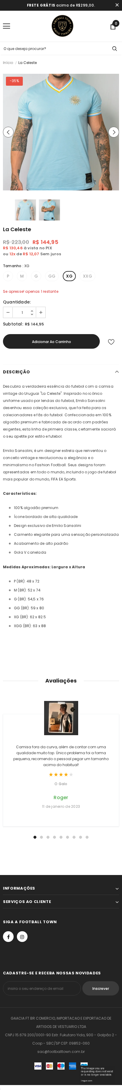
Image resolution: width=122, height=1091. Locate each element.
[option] (61, 132)
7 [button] (74, 837)
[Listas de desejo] (111, 341)
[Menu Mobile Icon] (6, 26)
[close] (117, 5)
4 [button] (54, 837)
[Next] (113, 132)
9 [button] (87, 837)
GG (51, 276)
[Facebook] (8, 936)
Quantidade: (16, 302)
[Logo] (62, 26)
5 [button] (61, 837)
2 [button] (41, 837)
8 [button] (80, 837)
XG (69, 276)
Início (8, 62)
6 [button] (67, 837)
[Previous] (8, 132)
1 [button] (34, 837)
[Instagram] (22, 936)
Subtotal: (13, 324)
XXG (87, 276)
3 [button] (47, 837)
